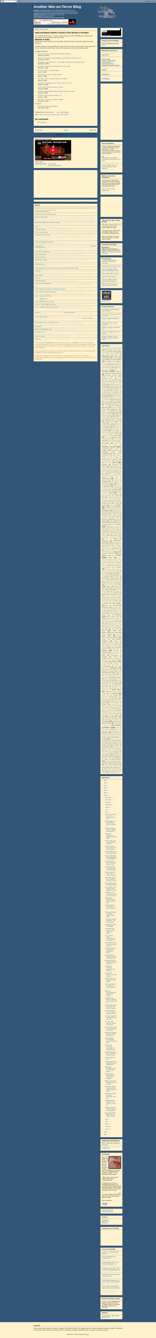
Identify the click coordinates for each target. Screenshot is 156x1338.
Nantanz (111, 618)
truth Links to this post (116, 739)
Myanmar (104, 618)
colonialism (104, 444)
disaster (117, 478)
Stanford (104, 707)
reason (110, 675)
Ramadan (104, 674)
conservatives (115, 450)
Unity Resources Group (108, 748)
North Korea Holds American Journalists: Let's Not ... (110, 1096)
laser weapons (113, 584)
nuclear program (113, 637)
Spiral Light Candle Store (54, 165)
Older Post (92, 130)
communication (106, 448)
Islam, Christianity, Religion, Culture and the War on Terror (110, 269)
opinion (116, 644)
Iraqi (107, 555)
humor (115, 534)
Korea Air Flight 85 (114, 581)
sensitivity (111, 696)
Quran (112, 671)
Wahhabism (118, 756)
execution (104, 492)
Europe (116, 491)
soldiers (117, 702)
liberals (108, 588)
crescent (106, 462)
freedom (118, 505)
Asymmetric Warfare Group (108, 393)
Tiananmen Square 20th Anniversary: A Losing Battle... (110, 1109)
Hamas (104, 521)
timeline (103, 731)
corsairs (110, 458)
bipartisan (104, 410)
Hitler (107, 526)
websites (115, 764)
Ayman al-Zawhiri (117, 396)
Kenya (103, 579)
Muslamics (38, 312)
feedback (110, 497)
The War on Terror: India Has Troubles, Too (49, 95)
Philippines (105, 658)
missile (116, 605)
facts (111, 492)
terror (118, 719)
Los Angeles (105, 592)
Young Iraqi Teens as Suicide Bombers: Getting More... (111, 1063)
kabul (109, 578)
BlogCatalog (105, 1220)
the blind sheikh (105, 725)
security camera (106, 695)
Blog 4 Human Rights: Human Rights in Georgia (47, 222)
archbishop (111, 386)
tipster (108, 731)
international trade (106, 551)
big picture (114, 407)
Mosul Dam (116, 611)
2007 (105, 1134)
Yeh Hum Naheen (115, 770)
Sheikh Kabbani (117, 699)
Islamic (110, 558)
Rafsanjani (117, 672)
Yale (108, 770)
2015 (105, 780)
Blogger (87, 1334)
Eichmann (119, 484)
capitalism (104, 424)
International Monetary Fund (112, 549)
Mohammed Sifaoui (116, 607)
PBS (118, 653)
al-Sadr (110, 366)
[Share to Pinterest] (68, 112)
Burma (103, 420)
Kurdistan (104, 583)
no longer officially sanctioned (111, 225)
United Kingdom (114, 745)
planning (103, 659)
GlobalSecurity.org (40, 264)
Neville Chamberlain (114, 626)
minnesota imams (109, 605)
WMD (117, 765)
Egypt (111, 484)
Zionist (117, 772)
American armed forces (113, 373)
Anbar (111, 376)
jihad (114, 573)
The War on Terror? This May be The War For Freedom (52, 78)
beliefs (119, 402)
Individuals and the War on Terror (111, 266)
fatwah (117, 495)
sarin (118, 688)
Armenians (104, 389)
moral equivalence (108, 610)
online (103, 644)
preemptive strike (106, 664)
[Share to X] (64, 112)
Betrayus (112, 405)
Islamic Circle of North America (43, 283)
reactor (115, 674)
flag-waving (112, 500)
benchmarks (108, 404)
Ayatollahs (107, 396)
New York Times (114, 629)
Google (117, 516)
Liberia (113, 588)
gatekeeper (106, 510)
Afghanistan (106, 356)
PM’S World (38, 326)
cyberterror (115, 464)
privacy (110, 666)
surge (117, 713)
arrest (119, 389)
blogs (116, 412)
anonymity (112, 379)
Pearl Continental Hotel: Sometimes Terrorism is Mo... (110, 1012)
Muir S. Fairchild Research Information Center (47, 307)
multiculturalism (106, 613)
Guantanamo (105, 519)
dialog (115, 475)
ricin (118, 682)
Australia (104, 395)
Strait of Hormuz (116, 708)
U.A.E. (112, 742)
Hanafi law (112, 521)
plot (108, 659)
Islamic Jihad (118, 559)
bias (106, 407)
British (114, 417)
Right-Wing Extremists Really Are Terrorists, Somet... (110, 1069)
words (110, 767)
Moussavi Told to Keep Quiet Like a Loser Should (110, 848)
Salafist (106, 686)
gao (120, 508)
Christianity (114, 437)
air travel (115, 358)
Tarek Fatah (105, 718)
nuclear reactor (106, 639)
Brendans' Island (106, 1301)
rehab (117, 675)
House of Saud (115, 532)
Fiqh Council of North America (43, 251)
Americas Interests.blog (41, 217)
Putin (103, 669)
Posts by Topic (106, 62)
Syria (103, 716)
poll (102, 663)
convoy (110, 456)
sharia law (115, 698)
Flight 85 (119, 500)
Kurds (111, 583)
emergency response (108, 487)
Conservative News (106, 301)
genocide (111, 512)
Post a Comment (41, 122)
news (103, 630)
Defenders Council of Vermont (43, 235)
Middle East (107, 603)
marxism (106, 595)
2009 (105, 795)
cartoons (109, 426)
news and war (114, 632)
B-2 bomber (104, 399)
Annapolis (115, 378)
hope (109, 531)
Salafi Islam (118, 685)
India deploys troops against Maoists (48, 106)
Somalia (104, 704)
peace (103, 655)
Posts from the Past (108, 64)
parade (112, 652)
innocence (106, 543)
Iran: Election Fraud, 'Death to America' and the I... (111, 944)
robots (103, 683)
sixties (103, 702)
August (107, 807)
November (108, 799)
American (118, 371)
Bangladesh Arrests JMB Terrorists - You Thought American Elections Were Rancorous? (61, 62)
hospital (113, 531)
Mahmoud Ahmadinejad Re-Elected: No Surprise (110, 993)
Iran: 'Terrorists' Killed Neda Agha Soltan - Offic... (110, 862)
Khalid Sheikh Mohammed (114, 580)
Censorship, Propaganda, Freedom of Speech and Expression (109, 261)
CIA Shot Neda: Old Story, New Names (111, 852)
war (115, 757)
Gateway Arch (116, 510)
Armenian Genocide (114, 387)
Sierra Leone (117, 701)
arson (105, 390)
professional (116, 666)
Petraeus (115, 656)
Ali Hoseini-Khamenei (111, 369)
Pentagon (104, 656)
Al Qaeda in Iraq (110, 361)
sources (113, 704)
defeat (103, 472)
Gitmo (117, 513)
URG (105, 750)
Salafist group (115, 686)
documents (116, 479)
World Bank (118, 767)
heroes (111, 522)
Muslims (118, 615)
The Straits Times (39, 332)
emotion (117, 487)
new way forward (113, 627)
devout (110, 475)
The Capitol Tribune (40, 229)
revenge (119, 680)
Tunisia (110, 740)
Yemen (104, 772)
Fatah (103, 495)
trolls (105, 737)
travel (109, 736)
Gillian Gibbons (108, 513)
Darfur (108, 467)
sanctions (111, 688)
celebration (110, 429)
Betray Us (104, 405)
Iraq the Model (39, 275)
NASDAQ (104, 619)
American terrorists (111, 375)
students (110, 710)
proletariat (104, 668)
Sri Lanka (116, 705)
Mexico (116, 600)
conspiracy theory (108, 452)
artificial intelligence (114, 390)
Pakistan (105, 650)
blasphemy (104, 412)
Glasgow (104, 515)
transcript (117, 734)
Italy (106, 569)
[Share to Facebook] (66, 112)
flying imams (107, 503)
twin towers (105, 742)
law (120, 584)
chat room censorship (107, 433)
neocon (105, 624)
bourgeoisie (108, 415)
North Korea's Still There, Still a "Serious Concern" (111, 873)
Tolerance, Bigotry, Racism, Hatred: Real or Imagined (109, 280)
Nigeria (110, 634)
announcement (105, 379)
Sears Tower (118, 691)
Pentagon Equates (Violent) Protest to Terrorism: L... (111, 962)
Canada (104, 423)
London (108, 591)
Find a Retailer (52, 164)
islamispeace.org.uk (40, 280)
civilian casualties (117, 440)
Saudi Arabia (116, 690)
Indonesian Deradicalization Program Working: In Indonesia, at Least (56, 91)
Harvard (119, 521)
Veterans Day (112, 753)
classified (118, 442)
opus (111, 645)
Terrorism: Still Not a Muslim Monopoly (48, 70)
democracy (110, 472)
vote (103, 756)
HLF (113, 526)
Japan (117, 570)
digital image (114, 476)
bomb (109, 413)
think (117, 728)
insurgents (106, 546)
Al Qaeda (118, 359)
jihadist (114, 575)
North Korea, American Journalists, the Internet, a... (110, 968)
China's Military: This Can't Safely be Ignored (50, 74)
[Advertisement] (50, 183)
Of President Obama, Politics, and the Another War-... (110, 900)
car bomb (110, 424)
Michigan (119, 602)
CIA (110, 438)
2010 (105, 792)
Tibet (111, 729)
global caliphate (112, 515)
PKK (118, 658)
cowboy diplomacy (116, 461)
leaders (108, 586)
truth (105, 739)
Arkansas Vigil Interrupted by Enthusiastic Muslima (109, 1076)
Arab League (116, 384)
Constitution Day (115, 453)
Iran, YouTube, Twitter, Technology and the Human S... (110, 938)
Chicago (112, 435)
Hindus (112, 524)
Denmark (118, 472)
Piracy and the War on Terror (110, 273)
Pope (108, 663)
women (104, 767)
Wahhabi (110, 756)
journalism (107, 576)
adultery (116, 354)
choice (107, 437)
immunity (119, 535)
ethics (109, 491)
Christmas (104, 438)
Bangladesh (111, 401)
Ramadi (109, 674)
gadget (116, 508)
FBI (103, 497)
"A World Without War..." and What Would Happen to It (110, 1263)
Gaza (103, 512)
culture (114, 463)
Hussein (103, 535)
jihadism (108, 575)
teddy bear (105, 719)
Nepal (110, 624)
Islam (118, 555)
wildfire (111, 765)
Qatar (109, 669)
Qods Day (116, 669)
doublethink (105, 481)
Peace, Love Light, (87, 318)
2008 (105, 1132)
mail (111, 592)
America (105, 371)
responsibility (111, 680)
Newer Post (39, 130)
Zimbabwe (111, 772)
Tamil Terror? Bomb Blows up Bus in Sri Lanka (50, 87)
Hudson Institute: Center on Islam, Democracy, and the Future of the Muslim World (56, 268)
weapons (118, 762)
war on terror (116, 759)
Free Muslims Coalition (41, 260)
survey (110, 715)
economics (111, 483)
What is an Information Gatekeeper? (108, 189)
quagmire (104, 671)
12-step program (105, 348)
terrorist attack (117, 721)
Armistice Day (112, 389)
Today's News (106, 59)
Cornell (117, 456)
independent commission (109, 537)
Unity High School (117, 747)
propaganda (113, 668)
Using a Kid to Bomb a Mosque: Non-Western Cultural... (111, 1006)
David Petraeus (112, 469)
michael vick (112, 602)
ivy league (112, 569)
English (104, 491)
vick (118, 753)
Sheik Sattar (109, 699)
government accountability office (110, 518)
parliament (104, 653)
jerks (107, 572)
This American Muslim (69, 312)
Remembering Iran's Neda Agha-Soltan (111, 883)
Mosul (110, 611)
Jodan (119, 575)
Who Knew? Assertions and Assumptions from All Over (109, 284)
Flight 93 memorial (116, 502)
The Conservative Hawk (41, 232)
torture (113, 732)
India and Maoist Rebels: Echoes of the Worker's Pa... (111, 956)
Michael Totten (105, 602)
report (106, 678)
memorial (111, 599)
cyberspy (104, 464)
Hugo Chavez (106, 534)
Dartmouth (104, 469)
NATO (116, 621)
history (118, 524)
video (108, 754)
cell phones (117, 429)
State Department (111, 707)
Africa (116, 356)
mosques (104, 611)
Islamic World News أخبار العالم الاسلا (44, 301)
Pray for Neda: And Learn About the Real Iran (110, 842)
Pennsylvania (114, 655)
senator (103, 696)
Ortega (103, 647)
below (103, 45)
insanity (119, 543)
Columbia (115, 444)
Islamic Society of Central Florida (109, 562)
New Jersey (104, 627)
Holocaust (113, 528)
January (107, 1129)
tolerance (105, 733)
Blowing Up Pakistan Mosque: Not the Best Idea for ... (111, 1034)
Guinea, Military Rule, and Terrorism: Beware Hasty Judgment (54, 54)
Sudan (116, 710)
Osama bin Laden (112, 647)
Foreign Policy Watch (40, 254)
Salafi (112, 685)
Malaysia (116, 592)
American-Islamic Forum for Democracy (45, 214)
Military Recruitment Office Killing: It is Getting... (110, 1082)
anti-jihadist (104, 382)
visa (114, 754)
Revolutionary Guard (109, 682)
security (115, 693)
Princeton (116, 664)
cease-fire (116, 427)
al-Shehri (116, 366)
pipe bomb (112, 658)
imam (113, 535)
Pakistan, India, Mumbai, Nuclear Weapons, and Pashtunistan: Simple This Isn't (59, 58)
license (117, 589)
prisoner (104, 666)
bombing (117, 413)
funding (111, 508)
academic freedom (112, 351)
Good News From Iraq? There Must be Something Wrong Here (111, 1269)
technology (115, 718)
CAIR (36, 226)
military (118, 603)
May (106, 1119)
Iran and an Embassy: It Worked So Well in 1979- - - (111, 836)
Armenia (104, 387)
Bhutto (119, 405)
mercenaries (109, 600)
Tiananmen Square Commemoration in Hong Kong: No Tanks (110, 1089)
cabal (115, 419)
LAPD (106, 584)
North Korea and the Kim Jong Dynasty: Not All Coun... (111, 1028)
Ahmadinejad (105, 358)
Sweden (117, 715)
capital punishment (114, 423)
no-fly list (117, 634)
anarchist (104, 376)
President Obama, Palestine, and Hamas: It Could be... (110, 1103)
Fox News (116, 503)
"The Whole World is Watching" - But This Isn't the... (111, 920)
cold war (116, 443)
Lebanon (116, 586)
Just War (116, 576)
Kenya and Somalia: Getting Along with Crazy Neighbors (111, 857)
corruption (104, 458)
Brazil (114, 415)
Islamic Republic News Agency (111, 561)
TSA (104, 740)
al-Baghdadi (116, 364)
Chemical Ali (104, 435)
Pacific (117, 648)
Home (66, 130)
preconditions (116, 663)
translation (104, 736)
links (103, 591)
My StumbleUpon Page (107, 1210)
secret (105, 693)
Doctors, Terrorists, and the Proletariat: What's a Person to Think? (110, 338)
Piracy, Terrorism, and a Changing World (109, 1257)
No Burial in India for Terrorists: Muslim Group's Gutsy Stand (54, 66)
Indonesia (104, 540)
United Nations (106, 747)
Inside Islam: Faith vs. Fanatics (112, 545)
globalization (110, 516)
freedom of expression (113, 507)
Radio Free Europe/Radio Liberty (43, 329)
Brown (109, 418)
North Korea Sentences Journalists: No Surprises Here (110, 1047)
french (106, 508)
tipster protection (115, 731)
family (109, 494)
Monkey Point (106, 608)
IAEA (108, 535)
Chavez (117, 433)
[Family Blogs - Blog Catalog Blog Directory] (111, 1317)
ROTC (109, 683)
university (118, 748)
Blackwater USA (114, 410)
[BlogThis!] (62, 112)
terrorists (57, 114)
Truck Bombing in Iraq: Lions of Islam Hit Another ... (110, 907)
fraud (111, 505)
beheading (111, 402)
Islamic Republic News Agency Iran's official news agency (50, 289)
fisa (107, 500)
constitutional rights (107, 455)
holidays (104, 528)
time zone (117, 729)
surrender (104, 715)
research (104, 680)
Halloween (117, 519)
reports (117, 678)
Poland (112, 659)
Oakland (116, 641)
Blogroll (104, 70)
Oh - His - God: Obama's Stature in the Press (110, 1023)
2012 (105, 787)
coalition (106, 443)
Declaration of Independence (112, 470)
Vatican (108, 751)
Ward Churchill (109, 761)
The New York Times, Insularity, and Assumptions (111, 1275)
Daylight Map (105, 1148)
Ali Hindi (119, 367)
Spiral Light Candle (40, 164)
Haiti (112, 519)
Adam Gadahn (106, 354)
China (40, 114)
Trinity (119, 736)
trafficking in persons (108, 734)
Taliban (116, 716)
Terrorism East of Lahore (109, 276)
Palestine (104, 652)
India (53, 114)
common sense (47, 114)
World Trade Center (109, 769)
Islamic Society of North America (43, 296)
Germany (118, 512)
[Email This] (61, 112)
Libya (111, 589)
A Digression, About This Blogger (110, 925)
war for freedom (64, 114)
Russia (116, 683)
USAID (110, 750)
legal (103, 588)
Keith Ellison (115, 578)
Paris (118, 652)
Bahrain (119, 399)
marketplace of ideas (115, 594)
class (104, 441)
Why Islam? (38, 339)
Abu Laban (115, 350)
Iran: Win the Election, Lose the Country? (110, 974)
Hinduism (106, 524)
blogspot (104, 413)
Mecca (114, 597)
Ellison (115, 486)
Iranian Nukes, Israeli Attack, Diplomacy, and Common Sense (111, 1287)
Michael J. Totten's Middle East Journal (45, 304)
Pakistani (115, 650)
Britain (109, 417)
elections (107, 486)
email (120, 486)
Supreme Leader (111, 711)
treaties (114, 736)
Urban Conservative (40, 336)
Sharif (103, 699)
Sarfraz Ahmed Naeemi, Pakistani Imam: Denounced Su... (111, 1000)
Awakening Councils (115, 395)
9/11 (120, 348)
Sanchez (104, 688)
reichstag (112, 677)
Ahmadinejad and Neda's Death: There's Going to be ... (110, 823)
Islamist (113, 565)
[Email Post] (57, 112)
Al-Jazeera (104, 366)
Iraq (119, 553)
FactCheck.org (39, 246)
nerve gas (116, 624)
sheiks (105, 701)
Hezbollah (119, 522)
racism (110, 672)
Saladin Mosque (105, 685)
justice (103, 578)
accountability (105, 353)
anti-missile (112, 382)
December (108, 797)
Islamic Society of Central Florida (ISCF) (45, 291)
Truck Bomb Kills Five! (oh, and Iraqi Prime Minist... (109, 931)
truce (120, 737)
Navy (103, 623)
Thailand (117, 723)
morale (117, 610)
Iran (112, 553)
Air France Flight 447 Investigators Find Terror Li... (111, 1017)
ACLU (117, 353)
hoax (118, 526)
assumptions (115, 392)
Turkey (116, 740)
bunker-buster (116, 418)
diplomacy (105, 478)
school (107, 691)
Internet (115, 551)
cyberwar (104, 466)
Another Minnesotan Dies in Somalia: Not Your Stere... (110, 1053)
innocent (113, 543)
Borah (103, 415)
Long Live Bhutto (115, 591)
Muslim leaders (106, 615)
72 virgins (114, 348)
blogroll (110, 412)
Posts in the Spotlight (108, 60)
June (106, 812)
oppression (105, 646)
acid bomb (112, 353)
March (107, 1124)
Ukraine (104, 744)
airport (110, 359)
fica (115, 497)
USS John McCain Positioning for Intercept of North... (110, 950)
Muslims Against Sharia (41, 316)
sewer (108, 698)
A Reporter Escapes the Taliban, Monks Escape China (110, 914)
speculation (109, 705)
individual (115, 538)
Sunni (103, 712)
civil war (110, 440)
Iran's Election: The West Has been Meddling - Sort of (110, 888)
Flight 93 (106, 502)
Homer (113, 529)
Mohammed (105, 607)
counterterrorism (105, 461)
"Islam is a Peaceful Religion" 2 (111, 318)
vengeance (104, 753)
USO (115, 750)
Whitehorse (104, 765)
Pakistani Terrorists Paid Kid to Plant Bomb (110, 980)
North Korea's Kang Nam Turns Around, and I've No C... (110, 816)
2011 (105, 790)
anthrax (116, 381)
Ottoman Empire (106, 649)
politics (114, 661)
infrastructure (117, 542)
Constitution (105, 453)
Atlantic (117, 393)
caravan (117, 424)
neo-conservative (117, 623)
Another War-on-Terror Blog (57, 7)
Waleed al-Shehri (107, 757)
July (106, 809)
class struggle (111, 441)
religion (119, 677)
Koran (105, 581)
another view (43, 298)
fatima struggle (110, 495)
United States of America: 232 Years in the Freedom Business (111, 1281)
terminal (112, 719)
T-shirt (109, 716)
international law (116, 548)
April (106, 1121)
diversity (104, 479)
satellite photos (105, 689)
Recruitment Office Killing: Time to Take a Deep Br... (110, 1114)
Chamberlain (116, 432)
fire (116, 498)
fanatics (117, 494)
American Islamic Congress (42, 211)
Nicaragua (104, 634)
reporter (112, 679)
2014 (105, 783)
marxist (112, 595)
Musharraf (116, 613)
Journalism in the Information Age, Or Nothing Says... (111, 868)
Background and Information (111, 65)
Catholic (106, 427)
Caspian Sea (118, 426)
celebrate (104, 429)
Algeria (113, 367)
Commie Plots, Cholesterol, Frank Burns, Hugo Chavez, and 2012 (111, 159)
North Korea (106, 636)
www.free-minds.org (40, 257)
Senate (115, 695)
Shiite (110, 701)
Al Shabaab (109, 364)
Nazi (109, 623)
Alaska (108, 367)
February (108, 1126)
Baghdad (112, 399)
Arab (110, 384)
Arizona (117, 386)
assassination (105, 392)
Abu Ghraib (107, 350)
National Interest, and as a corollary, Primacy (47, 322)
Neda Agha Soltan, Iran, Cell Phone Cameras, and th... (111, 879)
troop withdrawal (112, 737)
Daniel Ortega (113, 465)
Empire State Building (106, 489)
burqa (109, 420)
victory (103, 754)
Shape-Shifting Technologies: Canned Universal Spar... (110, 1040)
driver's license (115, 481)
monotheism (114, 608)
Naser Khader (111, 619)
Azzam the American (114, 398)
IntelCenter (38, 271)
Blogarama (105, 1222)
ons (109, 644)
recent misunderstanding (46, 342)
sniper (110, 702)
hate (105, 522)
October (107, 802)
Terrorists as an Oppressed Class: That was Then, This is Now (54, 83)
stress (105, 710)
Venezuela (116, 751)
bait (105, 401)
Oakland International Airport (110, 642)
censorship (105, 430)
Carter (103, 426)
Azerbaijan (105, 398)
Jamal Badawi (110, 570)
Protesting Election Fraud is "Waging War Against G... (110, 830)
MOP (120, 608)
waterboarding (109, 762)
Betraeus (117, 404)
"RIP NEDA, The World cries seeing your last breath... (111, 894)
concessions (116, 448)
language (118, 583)
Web (106, 764)
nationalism (109, 621)
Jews (107, 573)
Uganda (117, 742)
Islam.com (38, 278)
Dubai (103, 483)
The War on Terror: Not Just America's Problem (50, 99)
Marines (104, 594)
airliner (104, 359)
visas (118, 754)
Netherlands (105, 626)
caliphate (116, 421)
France (104, 505)
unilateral (110, 744)
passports (111, 653)
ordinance (117, 645)
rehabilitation (104, 677)
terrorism (105, 721)
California (107, 421)
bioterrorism (113, 409)
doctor (109, 480)
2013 (105, 785)
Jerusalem (112, 572)
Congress (104, 450)
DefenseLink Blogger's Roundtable (44, 242)
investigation (105, 553)
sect (110, 693)
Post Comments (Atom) (69, 134)
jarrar (103, 572)
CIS (115, 438)
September (108, 804)
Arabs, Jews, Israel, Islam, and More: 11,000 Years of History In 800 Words (111, 1143)
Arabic (103, 386)
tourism (119, 732)
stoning (108, 708)
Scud (112, 691)
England (115, 489)
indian (107, 538)
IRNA (113, 555)
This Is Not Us (105, 729)
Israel (119, 567)
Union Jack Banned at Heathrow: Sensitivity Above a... (110, 986)
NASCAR (117, 618)
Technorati (105, 1221)
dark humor (116, 467)
